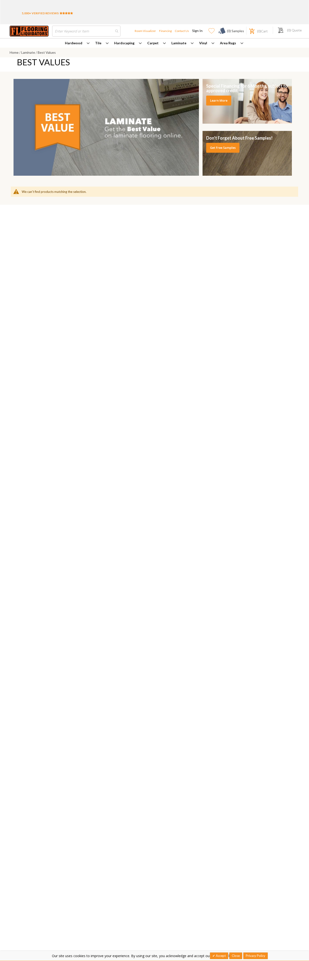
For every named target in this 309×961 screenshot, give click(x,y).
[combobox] (86, 31)
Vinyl (203, 43)
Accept (220, 956)
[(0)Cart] (249, 31)
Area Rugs (228, 43)
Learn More (218, 100)
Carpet (153, 43)
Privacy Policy (255, 956)
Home (14, 52)
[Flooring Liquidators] (29, 31)
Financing (165, 31)
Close (236, 956)
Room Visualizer (145, 31)
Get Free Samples (223, 147)
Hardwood (73, 43)
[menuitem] (77, 43)
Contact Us (182, 31)
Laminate (178, 43)
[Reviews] (66, 13)
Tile (98, 43)
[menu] (154, 43)
